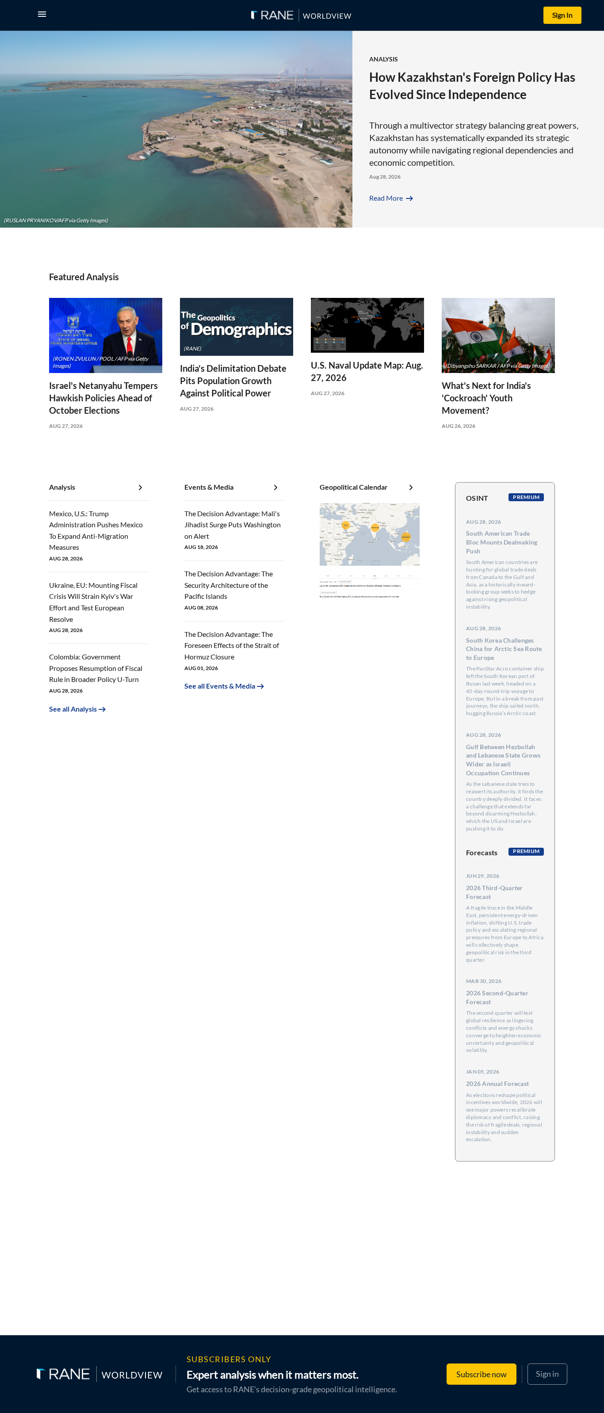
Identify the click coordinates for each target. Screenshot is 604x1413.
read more (392, 198)
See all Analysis (73, 709)
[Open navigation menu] (44, 15)
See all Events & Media (219, 686)
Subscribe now (481, 1374)
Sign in (547, 1374)
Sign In (562, 15)
